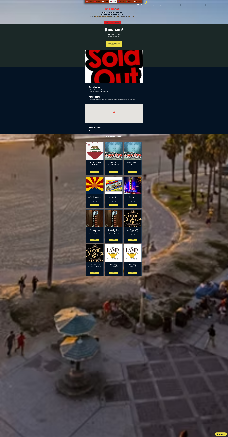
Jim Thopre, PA (132, 230)
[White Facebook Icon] (140, 4)
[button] (146, 2)
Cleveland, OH (114, 197)
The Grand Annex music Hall (95, 163)
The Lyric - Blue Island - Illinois (113, 231)
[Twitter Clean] (138, 4)
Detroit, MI (132, 197)
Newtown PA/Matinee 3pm (114, 163)
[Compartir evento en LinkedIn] (95, 130)
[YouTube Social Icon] (137, 4)
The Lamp (113, 265)
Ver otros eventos (114, 44)
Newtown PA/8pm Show (132, 163)
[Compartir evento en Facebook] (89, 130)
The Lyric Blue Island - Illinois (95, 231)
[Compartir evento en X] (92, 130)
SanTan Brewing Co (94, 197)
